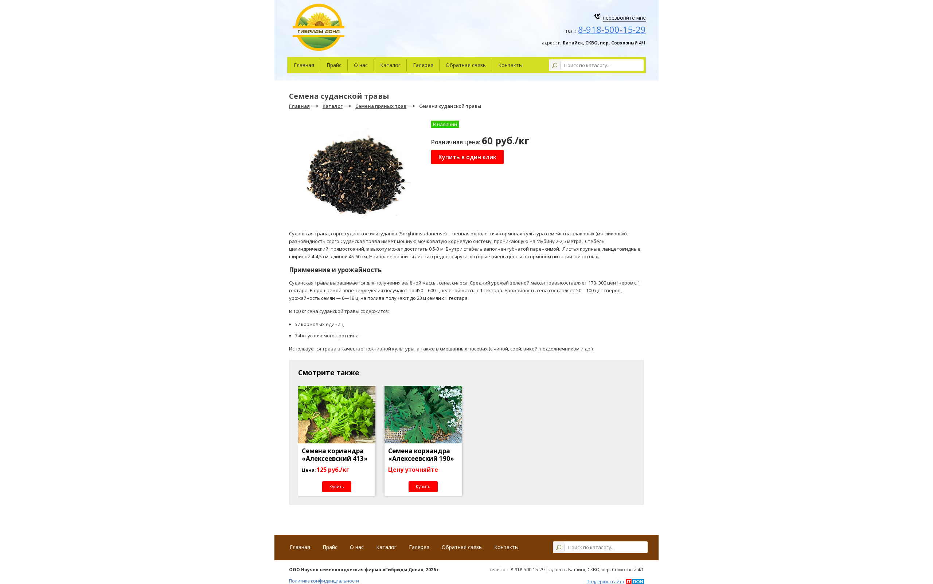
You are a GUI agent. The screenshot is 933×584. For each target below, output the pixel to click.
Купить (336, 486)
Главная (304, 65)
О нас (361, 65)
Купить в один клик (467, 157)
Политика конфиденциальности (324, 581)
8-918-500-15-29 (612, 29)
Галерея (423, 65)
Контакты (510, 65)
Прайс (334, 65)
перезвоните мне (624, 17)
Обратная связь (466, 65)
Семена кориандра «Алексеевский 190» (421, 454)
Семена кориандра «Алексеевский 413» (335, 454)
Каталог (390, 65)
